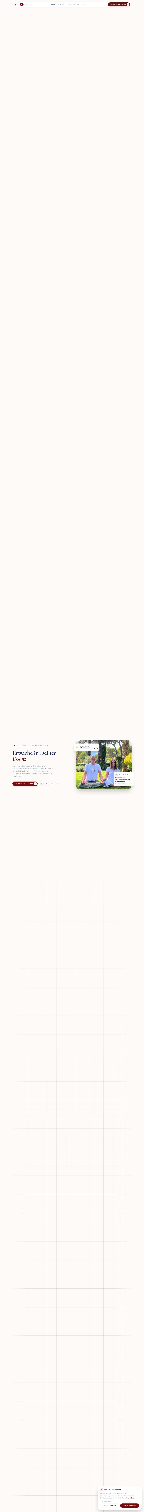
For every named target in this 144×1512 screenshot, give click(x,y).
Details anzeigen (106, 1501)
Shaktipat (61, 4)
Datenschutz (130, 1498)
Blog (83, 4)
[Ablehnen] (137, 1489)
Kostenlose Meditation (118, 4)
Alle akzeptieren (130, 1505)
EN (25, 4)
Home (53, 4)
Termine (76, 4)
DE (22, 4)
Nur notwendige (110, 1505)
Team (69, 4)
